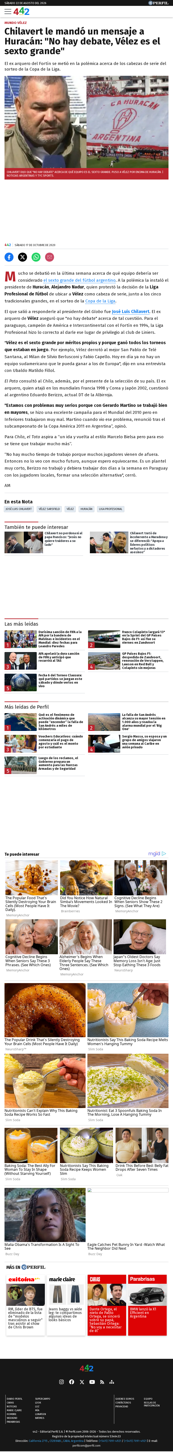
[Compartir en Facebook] (9, 257)
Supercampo (42, 1399)
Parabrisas (13, 1422)
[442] (86, 1368)
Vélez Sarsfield (49, 509)
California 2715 (38, 1441)
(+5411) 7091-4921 (110, 1441)
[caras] (107, 1280)
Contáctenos (123, 1402)
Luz (37, 1406)
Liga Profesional (110, 509)
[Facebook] (71, 1382)
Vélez (70, 509)
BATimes (39, 1418)
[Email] (49, 257)
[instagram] (61, 1382)
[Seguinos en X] (82, 1382)
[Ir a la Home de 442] (21, 14)
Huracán (86, 509)
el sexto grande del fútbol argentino (79, 280)
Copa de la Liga (100, 301)
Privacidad (121, 1406)
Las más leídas (21, 624)
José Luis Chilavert (19, 509)
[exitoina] (25, 1280)
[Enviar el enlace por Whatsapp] (36, 257)
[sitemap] (111, 1382)
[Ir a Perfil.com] (158, 4)
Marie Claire (14, 1410)
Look (38, 1402)
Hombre (11, 1414)
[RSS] (102, 1382)
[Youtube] (92, 1382)
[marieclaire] (66, 1280)
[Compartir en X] (22, 257)
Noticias (12, 1406)
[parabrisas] (147, 1280)
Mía (37, 1410)
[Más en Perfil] (32, 1267)
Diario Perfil (14, 1399)
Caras (10, 1402)
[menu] (8, 11)
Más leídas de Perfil (27, 707)
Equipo (148, 1399)
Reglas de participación (152, 1404)
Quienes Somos (124, 1399)
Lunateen (40, 1414)
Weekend (12, 1418)
